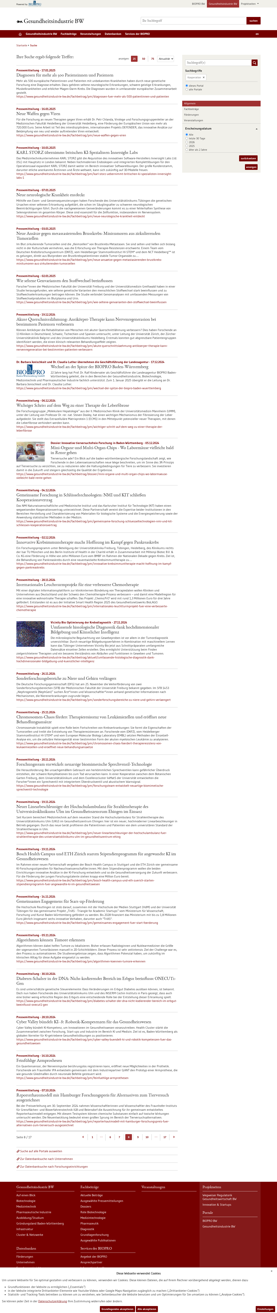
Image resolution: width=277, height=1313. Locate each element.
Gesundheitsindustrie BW (223, 3)
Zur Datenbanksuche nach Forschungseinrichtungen (54, 1166)
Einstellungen (265, 1309)
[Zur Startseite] (51, 21)
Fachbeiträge (69, 34)
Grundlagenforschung (94, 1235)
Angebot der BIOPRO (93, 1256)
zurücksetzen (248, 158)
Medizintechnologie (93, 1218)
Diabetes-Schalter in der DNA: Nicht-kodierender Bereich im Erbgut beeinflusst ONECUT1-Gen (96, 981)
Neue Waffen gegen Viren (38, 114)
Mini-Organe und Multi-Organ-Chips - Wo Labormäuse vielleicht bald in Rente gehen (112, 450)
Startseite (21, 45)
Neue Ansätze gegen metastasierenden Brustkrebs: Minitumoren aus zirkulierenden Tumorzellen (88, 236)
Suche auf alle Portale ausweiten (41, 1151)
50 (144, 59)
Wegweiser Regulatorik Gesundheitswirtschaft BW (219, 1197)
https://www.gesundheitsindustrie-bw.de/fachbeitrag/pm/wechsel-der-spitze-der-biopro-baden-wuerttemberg (88, 388)
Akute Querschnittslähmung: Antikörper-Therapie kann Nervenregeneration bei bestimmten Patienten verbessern (86, 322)
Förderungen (191, 114)
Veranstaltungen (90, 34)
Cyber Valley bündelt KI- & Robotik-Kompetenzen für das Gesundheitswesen (83, 1022)
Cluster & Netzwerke (29, 1235)
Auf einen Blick (25, 1195)
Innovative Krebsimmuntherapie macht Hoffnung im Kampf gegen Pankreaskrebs (87, 542)
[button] (255, 129)
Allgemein (190, 103)
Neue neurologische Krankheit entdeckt (50, 195)
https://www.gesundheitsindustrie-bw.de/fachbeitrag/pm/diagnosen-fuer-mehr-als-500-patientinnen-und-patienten (92, 96)
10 (147, 1137)
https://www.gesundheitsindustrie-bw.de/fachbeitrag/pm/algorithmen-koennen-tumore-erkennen (80, 961)
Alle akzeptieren (147, 1309)
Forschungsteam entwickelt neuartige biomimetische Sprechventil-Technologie (84, 764)
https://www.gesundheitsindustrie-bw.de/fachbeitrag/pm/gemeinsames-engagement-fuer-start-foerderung (87, 923)
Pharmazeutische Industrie (33, 1212)
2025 (192, 146)
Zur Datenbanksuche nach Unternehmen (46, 1159)
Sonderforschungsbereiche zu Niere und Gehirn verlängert (66, 679)
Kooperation (194, 77)
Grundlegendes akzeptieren (117, 1309)
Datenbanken (113, 34)
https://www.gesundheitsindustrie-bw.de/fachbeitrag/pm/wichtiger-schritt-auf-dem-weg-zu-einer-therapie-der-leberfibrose (89, 428)
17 (165, 1137)
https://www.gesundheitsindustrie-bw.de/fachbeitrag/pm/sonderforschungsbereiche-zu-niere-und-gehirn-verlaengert (93, 700)
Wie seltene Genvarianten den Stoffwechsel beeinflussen (64, 281)
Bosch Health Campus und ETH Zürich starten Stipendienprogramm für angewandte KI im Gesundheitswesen (96, 856)
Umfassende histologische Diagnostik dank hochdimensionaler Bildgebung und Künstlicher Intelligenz (105, 630)
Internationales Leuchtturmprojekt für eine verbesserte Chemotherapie (77, 585)
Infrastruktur (24, 1229)
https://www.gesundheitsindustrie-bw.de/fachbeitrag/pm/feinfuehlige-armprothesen (72, 1078)
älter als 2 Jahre (198, 149)
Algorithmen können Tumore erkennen (50, 940)
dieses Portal (196, 85)
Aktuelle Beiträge (91, 1195)
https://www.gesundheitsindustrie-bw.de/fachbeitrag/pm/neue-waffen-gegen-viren (71, 135)
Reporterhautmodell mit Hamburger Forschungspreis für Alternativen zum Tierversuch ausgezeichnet (92, 1098)
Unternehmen (25, 1262)
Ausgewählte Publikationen (98, 1240)
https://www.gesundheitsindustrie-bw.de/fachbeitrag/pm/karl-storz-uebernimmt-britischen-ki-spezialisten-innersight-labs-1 (94, 175)
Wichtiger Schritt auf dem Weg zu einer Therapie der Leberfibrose (72, 406)
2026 (192, 142)
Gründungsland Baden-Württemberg (40, 1223)
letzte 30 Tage (197, 138)
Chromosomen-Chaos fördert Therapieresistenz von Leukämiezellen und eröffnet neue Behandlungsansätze (91, 720)
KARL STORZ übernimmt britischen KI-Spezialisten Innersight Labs (77, 153)
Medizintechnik (26, 1206)
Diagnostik (87, 1229)
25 (135, 59)
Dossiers (85, 1206)
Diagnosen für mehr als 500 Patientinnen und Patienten (64, 75)
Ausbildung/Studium (30, 1218)
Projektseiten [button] (248, 3)
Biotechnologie (25, 1201)
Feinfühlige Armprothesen (39, 1061)
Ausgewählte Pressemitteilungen (101, 1201)
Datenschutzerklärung (52, 1301)
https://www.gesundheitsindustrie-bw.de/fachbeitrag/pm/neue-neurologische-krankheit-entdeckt (80, 216)
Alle (191, 134)
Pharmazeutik (89, 1223)
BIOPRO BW (198, 3)
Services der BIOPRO (137, 34)
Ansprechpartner (91, 1262)
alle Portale (195, 89)
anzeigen (251, 167)
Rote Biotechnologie (93, 1212)
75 (153, 59)
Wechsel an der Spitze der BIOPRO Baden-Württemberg (99, 367)
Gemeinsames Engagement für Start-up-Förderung (60, 901)
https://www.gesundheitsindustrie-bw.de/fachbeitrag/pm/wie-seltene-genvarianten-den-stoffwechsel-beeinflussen (91, 302)
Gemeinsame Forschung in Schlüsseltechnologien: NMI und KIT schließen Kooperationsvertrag (81, 498)
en (257, 34)
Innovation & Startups (217, 1204)
